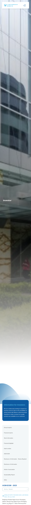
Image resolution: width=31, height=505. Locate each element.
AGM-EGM (7, 453)
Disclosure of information (10, 464)
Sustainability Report (9, 474)
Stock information (8, 438)
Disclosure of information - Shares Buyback (15, 459)
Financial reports (8, 432)
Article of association (9, 469)
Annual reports (8, 427)
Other (5, 480)
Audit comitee (7, 448)
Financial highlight (8, 443)
